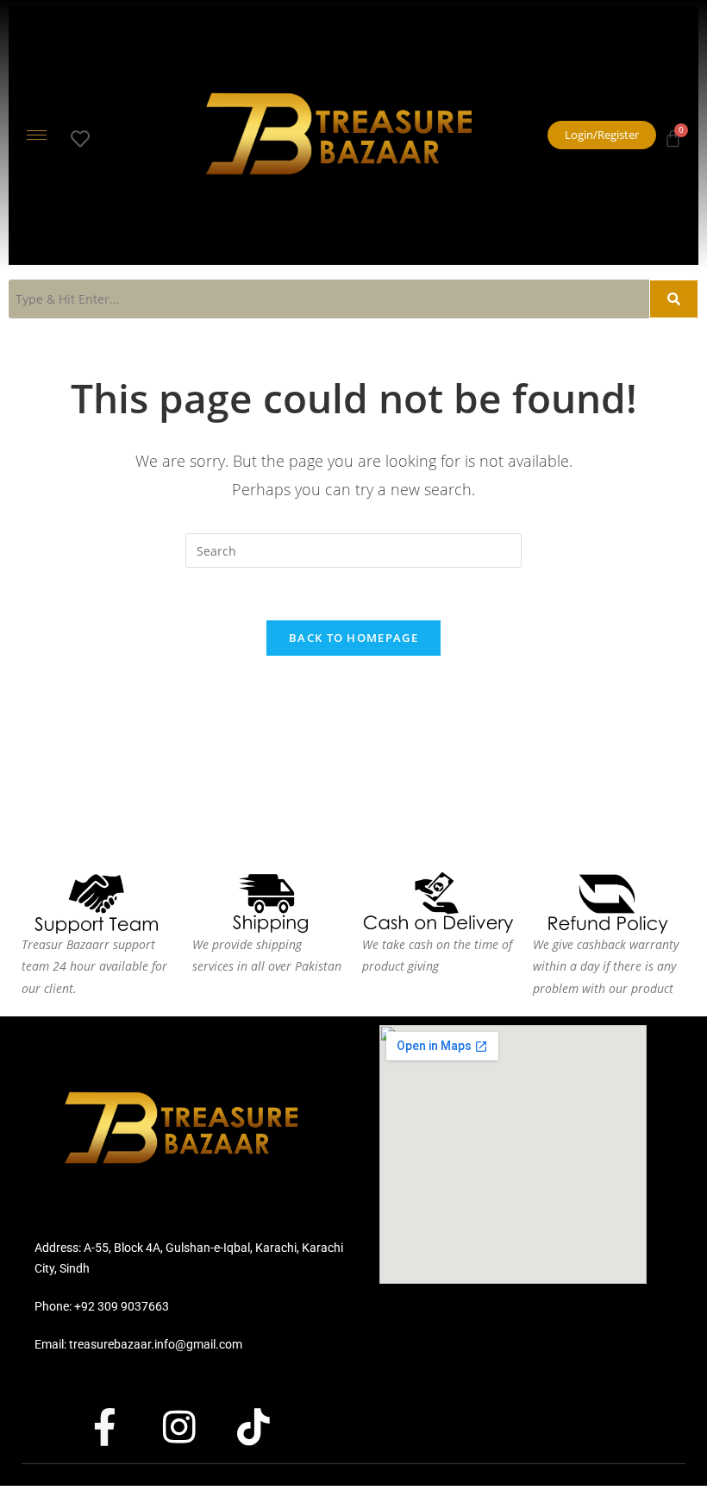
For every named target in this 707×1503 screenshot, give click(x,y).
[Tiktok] (268, 1426)
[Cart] (673, 133)
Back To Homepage (353, 637)
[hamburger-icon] (36, 135)
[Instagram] (194, 1426)
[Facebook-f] (120, 1426)
